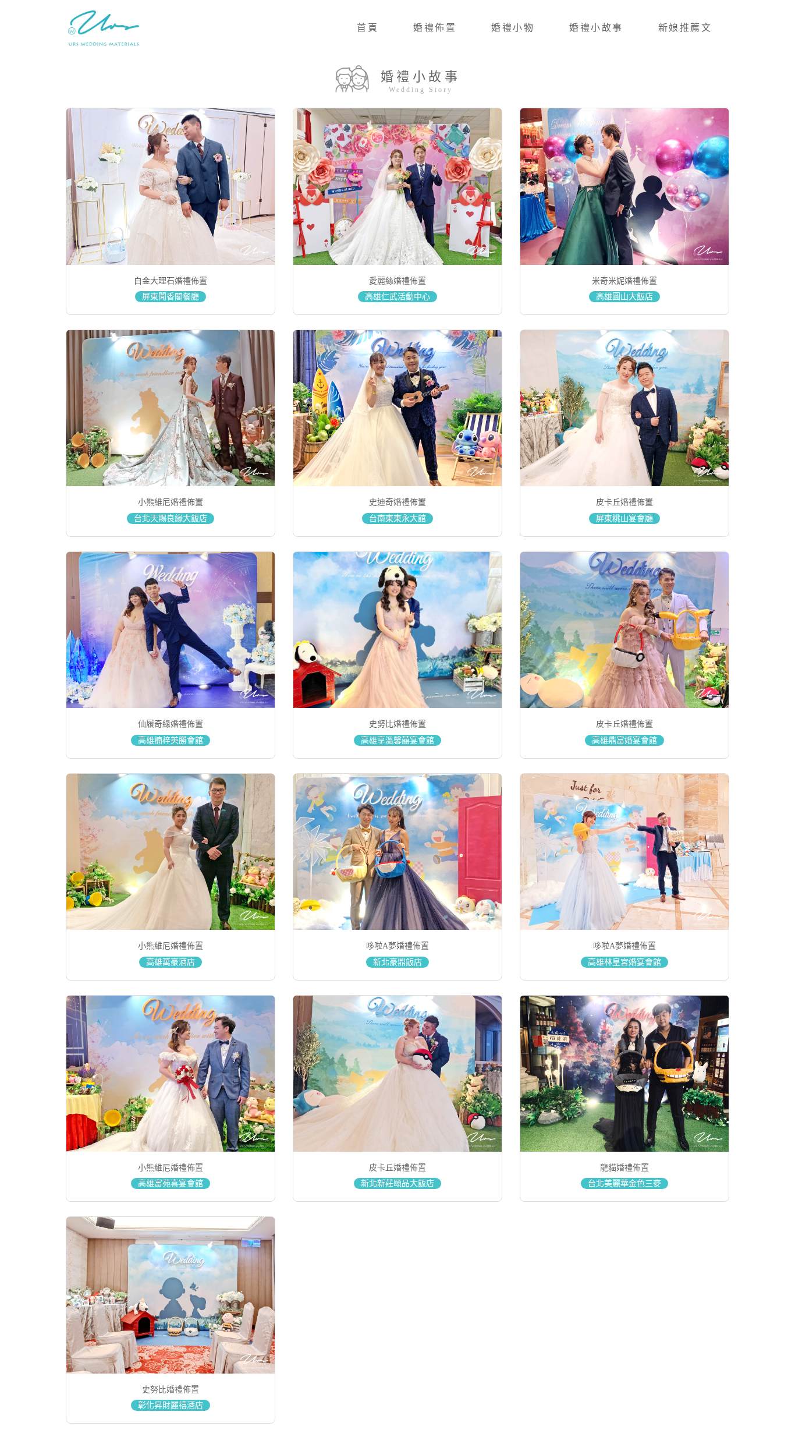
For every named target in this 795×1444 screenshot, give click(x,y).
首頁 (367, 28)
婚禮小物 (512, 28)
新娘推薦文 (685, 28)
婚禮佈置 (434, 28)
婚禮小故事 (596, 28)
